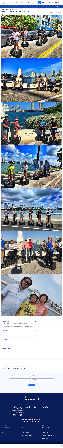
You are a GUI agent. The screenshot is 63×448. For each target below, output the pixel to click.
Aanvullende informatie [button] (8, 344)
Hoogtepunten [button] (6, 321)
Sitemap (43, 433)
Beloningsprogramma (25, 433)
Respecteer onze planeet (6, 430)
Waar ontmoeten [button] (6, 348)
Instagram (27, 421)
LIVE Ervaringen (29, 6)
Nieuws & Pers (24, 430)
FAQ (22, 427)
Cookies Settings (45, 438)
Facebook (24, 421)
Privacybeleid (44, 430)
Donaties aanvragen (5, 433)
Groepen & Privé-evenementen (19, 6)
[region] (31, 446)
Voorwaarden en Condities (46, 427)
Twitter (30, 421)
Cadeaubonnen (45, 432)
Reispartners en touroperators (27, 435)
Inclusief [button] (5, 335)
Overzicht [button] (5, 330)
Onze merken (10, 6)
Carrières (3, 429)
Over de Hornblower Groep (6, 427)
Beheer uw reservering (25, 432)
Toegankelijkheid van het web (47, 435)
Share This (51, 12)
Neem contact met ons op (26, 429)
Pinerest (32, 421)
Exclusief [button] (5, 339)
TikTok (38, 421)
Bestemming (4, 6)
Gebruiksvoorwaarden (46, 429)
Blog (2, 432)
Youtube (35, 421)
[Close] (61, 446)
